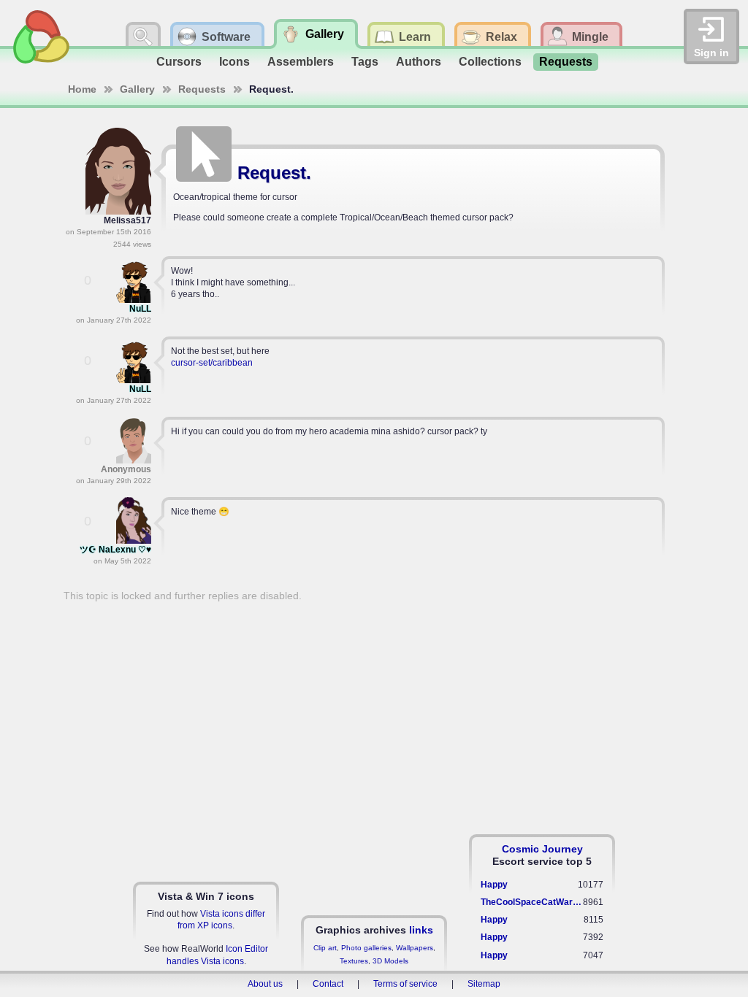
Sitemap (484, 984)
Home (82, 89)
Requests (565, 61)
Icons (234, 61)
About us (265, 984)
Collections (490, 61)
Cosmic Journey (542, 849)
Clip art (325, 948)
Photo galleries (366, 948)
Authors (418, 61)
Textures (354, 961)
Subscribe (637, 134)
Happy (494, 884)
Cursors (179, 61)
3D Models (390, 961)
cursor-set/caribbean (212, 363)
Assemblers (300, 61)
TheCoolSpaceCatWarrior (532, 902)
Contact (328, 984)
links (421, 930)
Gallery (137, 89)
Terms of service (405, 984)
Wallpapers (414, 948)
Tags (364, 61)
